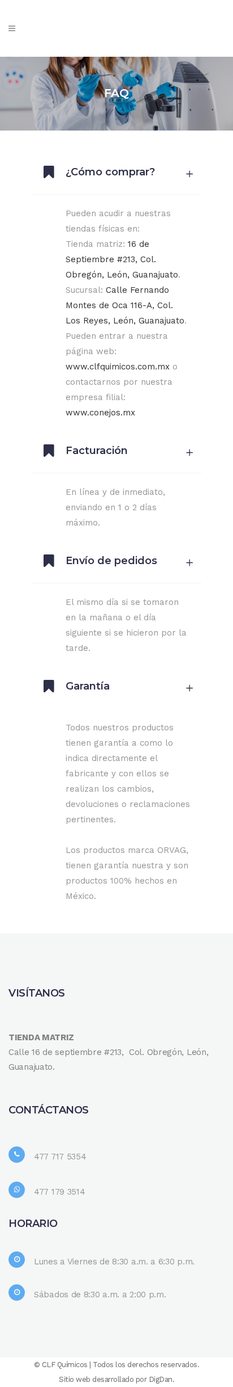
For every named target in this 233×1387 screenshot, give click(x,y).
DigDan (160, 1379)
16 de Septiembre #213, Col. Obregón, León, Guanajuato (122, 259)
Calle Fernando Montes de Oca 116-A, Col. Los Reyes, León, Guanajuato (125, 305)
